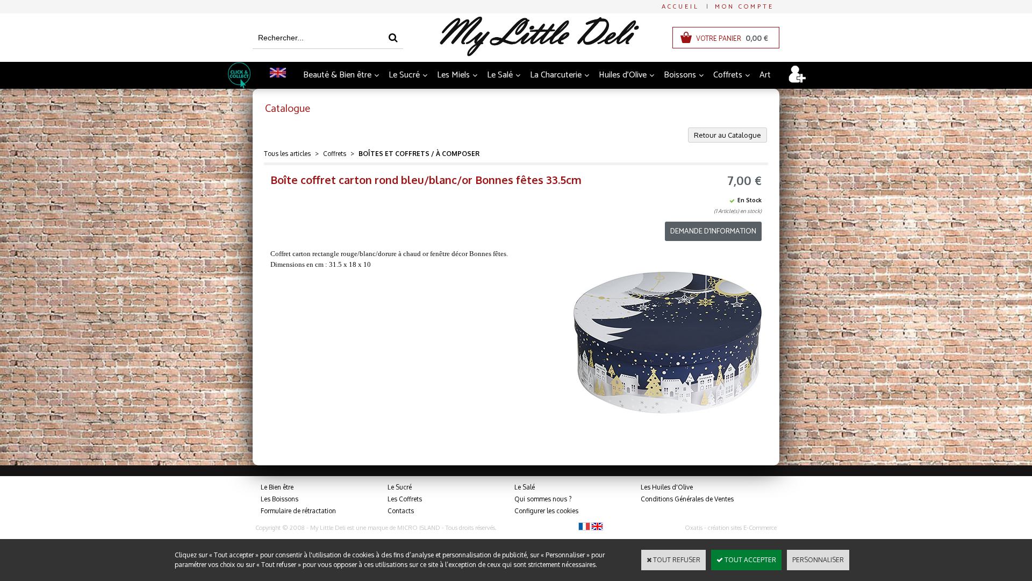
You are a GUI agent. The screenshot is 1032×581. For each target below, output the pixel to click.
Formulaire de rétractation (298, 511)
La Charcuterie (556, 75)
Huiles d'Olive (623, 75)
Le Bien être (277, 487)
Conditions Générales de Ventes (687, 499)
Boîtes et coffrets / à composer (419, 154)
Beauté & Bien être (337, 75)
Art (765, 75)
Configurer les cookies (546, 511)
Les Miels (453, 75)
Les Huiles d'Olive (667, 487)
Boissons (680, 75)
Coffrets (727, 75)
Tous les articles (287, 154)
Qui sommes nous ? (542, 499)
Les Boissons (279, 499)
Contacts (401, 511)
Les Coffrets (405, 499)
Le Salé (500, 75)
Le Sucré (404, 75)
